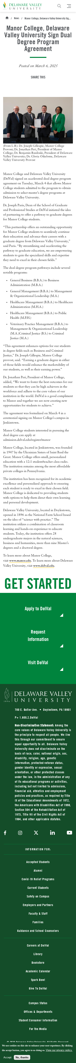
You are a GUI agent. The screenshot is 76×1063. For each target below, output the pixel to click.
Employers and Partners (38, 905)
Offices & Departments (38, 1012)
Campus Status (38, 1003)
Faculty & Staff (38, 913)
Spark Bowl (38, 980)
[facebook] (6, 833)
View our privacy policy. (59, 1050)
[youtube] (68, 833)
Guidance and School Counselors (38, 931)
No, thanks (22, 1057)
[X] (36, 833)
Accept (7, 1057)
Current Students (38, 888)
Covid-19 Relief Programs (38, 879)
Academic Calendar (38, 971)
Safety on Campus (38, 896)
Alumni (38, 870)
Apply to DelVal (38, 608)
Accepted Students (38, 862)
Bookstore (52, 962)
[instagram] (20, 833)
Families (38, 922)
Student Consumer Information (38, 1020)
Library (38, 954)
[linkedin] (52, 833)
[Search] (59, 6)
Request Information (38, 635)
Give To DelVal (38, 988)
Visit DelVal (38, 662)
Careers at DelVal (38, 945)
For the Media (38, 1029)
